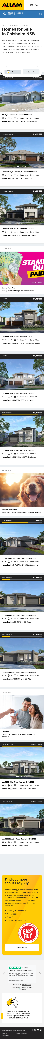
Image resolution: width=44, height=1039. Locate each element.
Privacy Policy (5, 1035)
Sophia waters (13, 25)
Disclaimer (5, 1033)
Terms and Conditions (21, 1033)
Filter (28, 72)
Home (4, 25)
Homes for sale (23, 25)
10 (28, 109)
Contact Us (22, 947)
